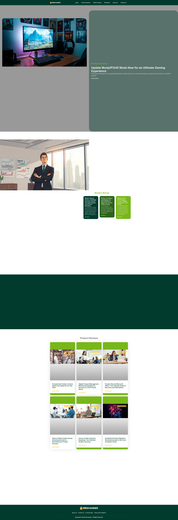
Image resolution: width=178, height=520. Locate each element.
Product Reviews (85, 2)
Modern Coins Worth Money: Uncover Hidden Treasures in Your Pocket (122, 201)
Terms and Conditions (100, 512)
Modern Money (97, 2)
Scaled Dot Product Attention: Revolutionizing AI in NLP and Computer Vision (115, 440)
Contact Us (124, 2)
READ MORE (94, 78)
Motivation (107, 2)
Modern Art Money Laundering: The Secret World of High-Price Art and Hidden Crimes (107, 201)
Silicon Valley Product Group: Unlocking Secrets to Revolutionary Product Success (62, 440)
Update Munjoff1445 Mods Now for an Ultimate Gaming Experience (128, 69)
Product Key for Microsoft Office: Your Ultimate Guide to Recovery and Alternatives (115, 385)
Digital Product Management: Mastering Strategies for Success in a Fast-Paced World (89, 386)
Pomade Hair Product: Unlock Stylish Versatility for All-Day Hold (62, 385)
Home (77, 2)
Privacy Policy (89, 512)
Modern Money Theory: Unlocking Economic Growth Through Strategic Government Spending (90, 201)
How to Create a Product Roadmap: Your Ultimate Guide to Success (87, 440)
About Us (115, 2)
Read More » (87, 216)
